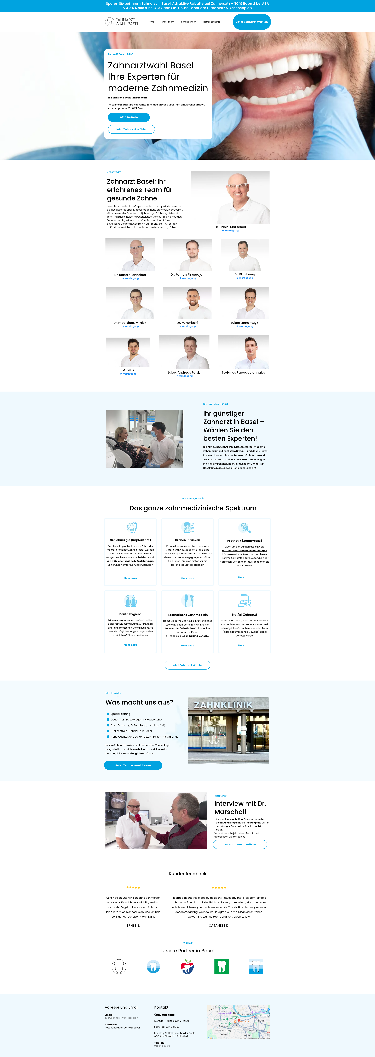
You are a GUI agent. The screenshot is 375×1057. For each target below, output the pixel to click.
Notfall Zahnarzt (211, 21)
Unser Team (168, 21)
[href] (238, 1022)
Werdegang (232, 230)
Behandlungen (188, 21)
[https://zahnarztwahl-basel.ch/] (122, 22)
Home (151, 21)
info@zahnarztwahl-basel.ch (121, 1018)
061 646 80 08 (162, 1045)
